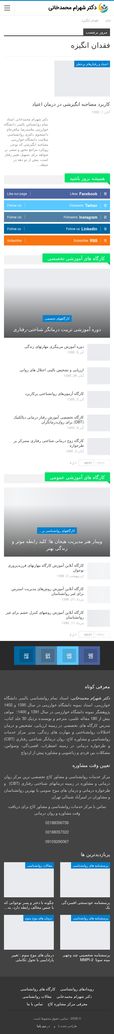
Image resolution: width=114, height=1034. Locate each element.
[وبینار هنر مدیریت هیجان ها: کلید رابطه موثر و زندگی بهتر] (57, 522)
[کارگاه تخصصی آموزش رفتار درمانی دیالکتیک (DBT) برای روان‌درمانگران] (98, 423)
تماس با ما (35, 1003)
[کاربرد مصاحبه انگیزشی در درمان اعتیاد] (82, 78)
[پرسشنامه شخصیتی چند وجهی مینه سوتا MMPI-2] (85, 932)
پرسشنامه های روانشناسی (90, 865)
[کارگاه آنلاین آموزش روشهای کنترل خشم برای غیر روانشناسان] (98, 618)
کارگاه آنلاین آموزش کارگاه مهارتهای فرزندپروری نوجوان (46, 567)
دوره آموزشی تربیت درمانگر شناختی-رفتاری (57, 329)
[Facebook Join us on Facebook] (89, 655)
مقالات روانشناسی (39, 865)
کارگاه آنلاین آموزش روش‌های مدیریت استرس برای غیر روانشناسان (47, 591)
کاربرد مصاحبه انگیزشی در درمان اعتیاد (71, 103)
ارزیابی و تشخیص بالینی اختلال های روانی (52, 369)
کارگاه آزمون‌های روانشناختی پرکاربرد (54, 393)
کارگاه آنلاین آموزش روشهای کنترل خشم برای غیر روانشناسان (45, 615)
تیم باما (41, 1025)
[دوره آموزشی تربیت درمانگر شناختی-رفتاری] (57, 303)
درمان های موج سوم (38, 918)
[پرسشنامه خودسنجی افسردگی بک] (85, 879)
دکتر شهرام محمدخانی (74, 996)
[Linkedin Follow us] (25, 655)
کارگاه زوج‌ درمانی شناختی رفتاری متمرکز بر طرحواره (49, 443)
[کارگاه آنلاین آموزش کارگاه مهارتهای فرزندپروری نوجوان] (98, 571)
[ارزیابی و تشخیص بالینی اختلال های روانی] (98, 375)
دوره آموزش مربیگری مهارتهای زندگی (54, 346)
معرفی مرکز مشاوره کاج (67, 1003)
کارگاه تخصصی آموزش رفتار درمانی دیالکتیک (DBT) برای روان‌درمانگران (49, 419)
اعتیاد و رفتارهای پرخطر (92, 63)
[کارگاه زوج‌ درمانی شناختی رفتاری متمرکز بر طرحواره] (98, 446)
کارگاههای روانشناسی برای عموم (56, 530)
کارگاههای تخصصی (57, 318)
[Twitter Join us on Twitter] (68, 655)
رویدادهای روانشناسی (77, 988)
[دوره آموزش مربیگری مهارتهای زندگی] (98, 352)
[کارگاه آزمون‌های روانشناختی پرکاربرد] (98, 399)
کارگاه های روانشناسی (37, 988)
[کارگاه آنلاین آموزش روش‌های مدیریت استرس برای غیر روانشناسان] (98, 594)
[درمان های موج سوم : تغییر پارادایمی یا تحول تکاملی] (29, 932)
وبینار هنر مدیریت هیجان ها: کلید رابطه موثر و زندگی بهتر (57, 544)
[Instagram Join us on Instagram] (46, 655)
